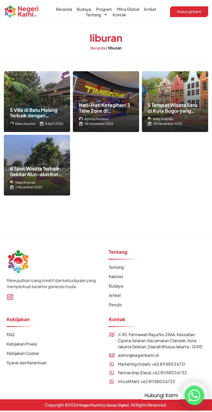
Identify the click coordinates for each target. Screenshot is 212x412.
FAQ (11, 334)
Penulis (115, 304)
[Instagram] (10, 297)
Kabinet (116, 276)
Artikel (150, 9)
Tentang (93, 14)
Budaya (84, 9)
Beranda (64, 9)
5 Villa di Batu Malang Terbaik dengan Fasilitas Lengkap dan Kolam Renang (34, 118)
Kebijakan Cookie (23, 353)
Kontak (119, 14)
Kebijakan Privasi (22, 343)
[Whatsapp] (194, 395)
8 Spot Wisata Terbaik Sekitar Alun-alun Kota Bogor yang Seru (35, 174)
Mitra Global (128, 9)
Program (104, 9)
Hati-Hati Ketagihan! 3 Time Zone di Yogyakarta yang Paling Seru (105, 113)
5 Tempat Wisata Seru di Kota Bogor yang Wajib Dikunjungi (172, 110)
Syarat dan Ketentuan (27, 362)
